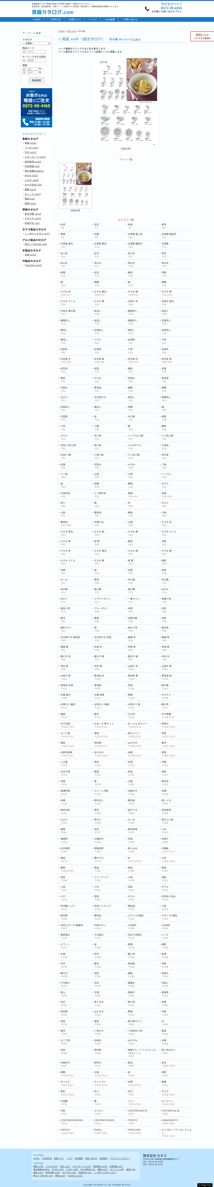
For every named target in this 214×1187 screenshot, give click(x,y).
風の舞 (97, 590)
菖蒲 (131, 946)
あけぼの (100, 754)
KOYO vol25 (31, 175)
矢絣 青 (132, 648)
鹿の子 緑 (133, 658)
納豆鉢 (64, 917)
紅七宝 (64, 255)
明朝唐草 (99, 850)
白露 (165, 763)
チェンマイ (100, 1083)
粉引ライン (134, 734)
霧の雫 (165, 706)
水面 (100, 1073)
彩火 (97, 1093)
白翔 (134, 1083)
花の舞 (165, 581)
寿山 (64, 994)
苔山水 (97, 264)
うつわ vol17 (32, 147)
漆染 (164, 619)
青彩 (67, 1093)
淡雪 (130, 571)
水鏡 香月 (66, 696)
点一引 (131, 821)
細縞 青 (165, 638)
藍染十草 (65, 610)
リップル (166, 475)
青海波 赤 (99, 677)
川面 (131, 782)
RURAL (100, 1131)
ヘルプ (93, 19)
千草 (164, 341)
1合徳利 (132, 926)
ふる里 (64, 763)
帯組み (165, 974)
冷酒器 (64, 1102)
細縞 (130, 389)
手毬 (97, 994)
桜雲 (164, 418)
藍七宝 (131, 955)
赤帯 (130, 610)
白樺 (165, 792)
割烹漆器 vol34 (33, 213)
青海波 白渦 (67, 686)
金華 (134, 754)
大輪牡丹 (99, 840)
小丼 (168, 859)
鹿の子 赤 (66, 658)
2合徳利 (166, 926)
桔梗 (130, 408)
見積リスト (75, 19)
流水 (64, 1003)
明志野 (100, 744)
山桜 (96, 475)
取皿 (131, 869)
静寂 (130, 274)
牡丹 (97, 955)
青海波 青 (133, 677)
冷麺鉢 (168, 850)
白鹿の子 (132, 792)
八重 (96, 427)
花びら (64, 398)
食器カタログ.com (52, 12)
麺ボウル (99, 859)
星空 (97, 715)
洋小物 (97, 437)
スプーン (65, 946)
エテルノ (99, 1112)
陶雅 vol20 (30, 142)
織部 (64, 715)
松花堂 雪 (167, 360)
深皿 (131, 888)
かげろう (166, 696)
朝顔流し (132, 312)
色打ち (97, 821)
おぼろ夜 (65, 773)
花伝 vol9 (71, 31)
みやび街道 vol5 (33, 184)
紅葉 (96, 370)
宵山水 (165, 264)
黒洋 (63, 619)
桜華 (63, 274)
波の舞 (64, 590)
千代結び (65, 984)
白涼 (96, 274)
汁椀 (164, 514)
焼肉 (165, 1073)
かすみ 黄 (99, 302)
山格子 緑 (66, 677)
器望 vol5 (30, 198)
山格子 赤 (133, 667)
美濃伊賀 (65, 792)
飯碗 (130, 514)
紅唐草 (131, 341)
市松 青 (64, 667)
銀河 (168, 744)
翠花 (164, 255)
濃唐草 (64, 840)
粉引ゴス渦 (167, 821)
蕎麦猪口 (65, 936)
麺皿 (64, 859)
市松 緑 (98, 667)
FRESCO (67, 1131)
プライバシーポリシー (120, 1158)
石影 (64, 1112)
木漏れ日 (99, 523)
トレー (134, 1102)
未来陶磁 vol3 (32, 166)
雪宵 (168, 754)
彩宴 (167, 494)
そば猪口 (99, 936)
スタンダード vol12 (35, 156)
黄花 (97, 811)
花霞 (96, 235)
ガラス (64, 437)
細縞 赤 (132, 638)
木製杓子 (65, 1064)
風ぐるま (99, 1003)
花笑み (131, 379)
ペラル (97, 341)
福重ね (131, 984)
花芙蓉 (64, 418)
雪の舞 (131, 590)
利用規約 (103, 1158)
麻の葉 (165, 686)
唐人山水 (132, 850)
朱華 (64, 802)
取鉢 (165, 869)
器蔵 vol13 (30, 189)
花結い (165, 984)
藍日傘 (165, 629)
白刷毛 (97, 1042)
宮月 (168, 1064)
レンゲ (165, 936)
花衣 (97, 984)
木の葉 (131, 418)
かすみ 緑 (133, 293)
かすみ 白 (66, 293)
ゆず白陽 (67, 725)
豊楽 (133, 494)
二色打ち (99, 1032)
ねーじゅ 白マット (137, 725)
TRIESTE (132, 1121)
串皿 (97, 869)
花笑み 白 (133, 302)
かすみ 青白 (100, 293)
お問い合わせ (131, 19)
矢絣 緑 (165, 648)
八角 (63, 427)
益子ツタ (132, 811)
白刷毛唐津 (67, 754)
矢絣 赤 (98, 648)
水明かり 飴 (134, 706)
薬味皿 (97, 514)
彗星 (67, 744)
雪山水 (131, 264)
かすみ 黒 (167, 293)
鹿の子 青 (99, 658)
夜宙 (97, 763)
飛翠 (165, 773)
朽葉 (64, 782)
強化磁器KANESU (34, 170)
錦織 (96, 283)
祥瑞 (131, 840)
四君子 (165, 840)
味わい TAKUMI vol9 (36, 244)
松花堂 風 (99, 360)
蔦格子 (131, 994)
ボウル (165, 888)
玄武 (96, 226)
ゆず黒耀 (168, 715)
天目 (97, 830)
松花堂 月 (133, 360)
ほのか (165, 590)
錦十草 (131, 1003)
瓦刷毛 (64, 350)
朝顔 (164, 389)
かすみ (97, 379)
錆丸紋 (131, 802)
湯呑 (64, 878)
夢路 (130, 485)
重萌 (63, 235)
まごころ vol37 (33, 194)
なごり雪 (67, 734)
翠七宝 (131, 255)
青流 (164, 226)
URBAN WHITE (170, 1121)
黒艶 (67, 1073)
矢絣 (131, 686)
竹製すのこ (100, 926)
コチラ (136, 39)
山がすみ (134, 744)
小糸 (165, 830)
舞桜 (164, 427)
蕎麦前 (66, 523)
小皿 (64, 888)
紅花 (96, 255)
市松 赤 (165, 658)
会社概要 (110, 19)
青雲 (97, 773)
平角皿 (165, 446)
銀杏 (130, 370)
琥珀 (164, 571)
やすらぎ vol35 (33, 218)
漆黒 (164, 274)
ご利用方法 (55, 19)
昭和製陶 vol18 (33, 161)
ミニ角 (64, 475)
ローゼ (64, 581)
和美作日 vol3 (32, 223)
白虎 (63, 226)
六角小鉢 (99, 456)
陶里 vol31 (30, 203)
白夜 (131, 763)
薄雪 (64, 830)
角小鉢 (97, 446)
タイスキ (67, 1083)
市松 (97, 974)
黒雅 (131, 696)
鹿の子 (64, 974)
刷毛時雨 (132, 830)
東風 (100, 734)
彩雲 (131, 773)
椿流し (64, 331)
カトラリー (168, 1102)
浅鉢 (165, 878)
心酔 (130, 523)
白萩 (164, 610)
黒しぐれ (166, 802)
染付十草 (132, 629)
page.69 (125, 148)
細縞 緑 (64, 648)
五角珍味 (65, 494)
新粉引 (168, 725)
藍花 (97, 965)
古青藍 (165, 245)
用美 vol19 (30, 254)
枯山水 (64, 264)
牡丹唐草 (65, 850)
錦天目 (165, 782)
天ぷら (165, 504)
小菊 (130, 475)
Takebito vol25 (33, 265)
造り (63, 504)
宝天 (131, 1093)
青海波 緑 (167, 677)
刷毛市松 (65, 811)
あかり (64, 600)
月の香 (131, 581)
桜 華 (97, 542)
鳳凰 (165, 1083)
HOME (37, 19)
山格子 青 (167, 667)
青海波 (165, 379)
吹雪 (168, 734)
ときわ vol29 (32, 180)
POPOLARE (134, 1131)
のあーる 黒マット (104, 725)
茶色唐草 (166, 811)
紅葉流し (166, 322)
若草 (96, 581)
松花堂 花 (66, 360)
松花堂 (64, 370)
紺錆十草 (166, 600)
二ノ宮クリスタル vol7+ (37, 233)
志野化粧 (132, 619)
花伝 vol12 (30, 152)
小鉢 (63, 514)
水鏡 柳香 (99, 696)
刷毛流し (99, 802)
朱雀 (130, 226)
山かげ (64, 821)
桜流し (97, 312)
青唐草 (165, 994)
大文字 (131, 715)
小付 (97, 888)
